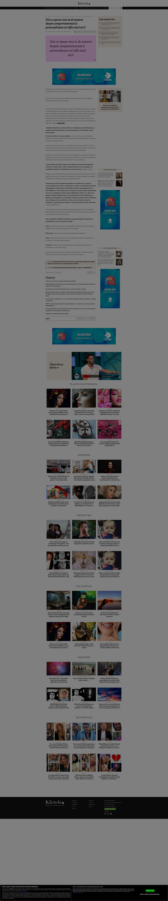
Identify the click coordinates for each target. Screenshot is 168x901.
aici (10, 896)
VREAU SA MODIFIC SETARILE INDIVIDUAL (150, 894)
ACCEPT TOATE (150, 890)
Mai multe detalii (23, 890)
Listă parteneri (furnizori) (78, 892)
